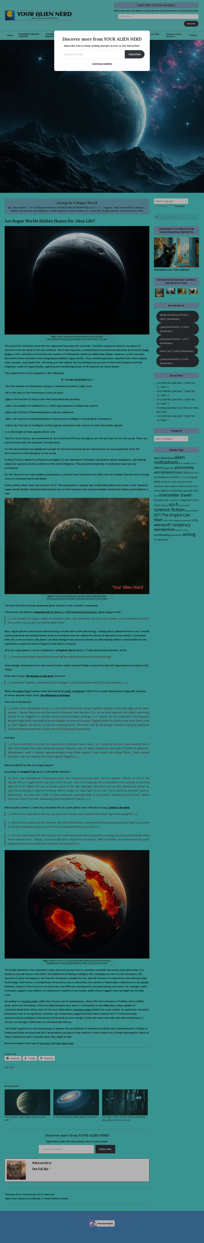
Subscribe (135, 54)
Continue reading (102, 63)
